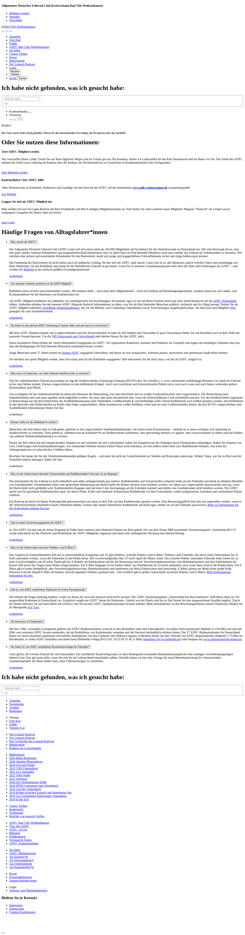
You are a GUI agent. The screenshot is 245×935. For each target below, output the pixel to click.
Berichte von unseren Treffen (26, 816)
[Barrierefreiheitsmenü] (3, 31)
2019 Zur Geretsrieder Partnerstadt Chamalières (38, 796)
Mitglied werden (19, 13)
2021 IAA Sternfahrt (21, 771)
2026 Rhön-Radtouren (22, 758)
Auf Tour (33, 607)
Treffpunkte (16, 812)
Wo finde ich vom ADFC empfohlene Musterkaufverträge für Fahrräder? (50, 646)
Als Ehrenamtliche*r (21, 860)
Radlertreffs (16, 809)
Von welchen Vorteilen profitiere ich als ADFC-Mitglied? (41, 283)
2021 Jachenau (18, 778)
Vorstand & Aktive (20, 840)
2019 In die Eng (19, 799)
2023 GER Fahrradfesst (23, 768)
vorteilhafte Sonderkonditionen (60, 307)
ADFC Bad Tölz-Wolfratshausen (29, 47)
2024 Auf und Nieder (22, 765)
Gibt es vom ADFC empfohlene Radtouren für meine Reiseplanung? (48, 589)
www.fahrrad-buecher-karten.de (222, 639)
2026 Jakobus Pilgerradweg (26, 761)
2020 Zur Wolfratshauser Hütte (28, 782)
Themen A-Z (17, 727)
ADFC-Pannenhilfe (225, 301)
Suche (13, 78)
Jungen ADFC (70, 352)
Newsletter (15, 20)
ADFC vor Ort (18, 829)
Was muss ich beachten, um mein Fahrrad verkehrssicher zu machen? (50, 373)
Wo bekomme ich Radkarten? (27, 621)
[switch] (29, 112)
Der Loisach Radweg (22, 64)
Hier (233, 307)
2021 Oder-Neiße (19, 775)
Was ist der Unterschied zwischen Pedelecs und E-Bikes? (43, 547)
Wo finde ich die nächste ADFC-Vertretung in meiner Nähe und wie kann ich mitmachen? (60, 325)
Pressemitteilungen (20, 877)
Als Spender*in (18, 856)
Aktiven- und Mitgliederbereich (28, 890)
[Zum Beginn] (3, 932)
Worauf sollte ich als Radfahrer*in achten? (34, 422)
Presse (13, 57)
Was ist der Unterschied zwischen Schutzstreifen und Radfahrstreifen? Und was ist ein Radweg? (64, 473)
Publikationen (17, 836)
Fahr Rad (14, 40)
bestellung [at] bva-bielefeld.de (161, 639)
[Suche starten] (6, 103)
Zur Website (9, 194)
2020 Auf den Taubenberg (25, 789)
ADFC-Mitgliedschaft (22, 853)
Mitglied (29, 269)
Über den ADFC (19, 826)
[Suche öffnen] (6, 31)
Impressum (15, 905)
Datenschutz (16, 908)
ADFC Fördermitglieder (23, 843)
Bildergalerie (17, 60)
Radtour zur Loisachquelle (25, 748)
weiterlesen (16, 276)
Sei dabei (14, 50)
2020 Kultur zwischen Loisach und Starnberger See (40, 792)
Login (12, 67)
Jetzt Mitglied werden (15, 172)
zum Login (8, 222)
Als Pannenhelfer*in (21, 867)
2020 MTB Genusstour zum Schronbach (33, 785)
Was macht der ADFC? (23, 242)
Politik (13, 43)
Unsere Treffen (18, 53)
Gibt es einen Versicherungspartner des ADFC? (37, 522)
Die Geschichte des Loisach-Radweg (31, 741)
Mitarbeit (14, 833)
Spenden (14, 16)
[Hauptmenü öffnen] (10, 31)
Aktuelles (15, 36)
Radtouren (15, 711)
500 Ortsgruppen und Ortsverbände (73, 336)
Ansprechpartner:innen (23, 880)
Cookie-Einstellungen (22, 912)
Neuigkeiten (16, 704)
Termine (14, 707)
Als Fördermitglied (20, 863)
